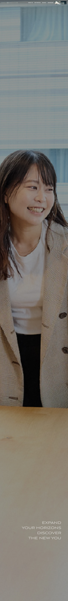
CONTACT (60, 2)
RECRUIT (44, 2)
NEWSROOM (50, 2)
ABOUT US (30, 2)
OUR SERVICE (37, 2)
